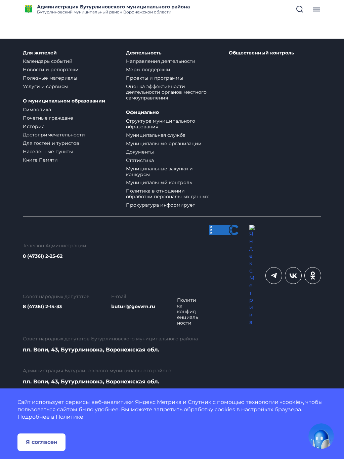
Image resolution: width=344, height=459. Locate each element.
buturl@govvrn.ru (133, 306)
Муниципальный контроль (159, 182)
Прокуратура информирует (160, 205)
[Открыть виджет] (321, 436)
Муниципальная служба (155, 135)
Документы (140, 152)
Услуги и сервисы (45, 86)
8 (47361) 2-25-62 (42, 256)
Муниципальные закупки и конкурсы (159, 171)
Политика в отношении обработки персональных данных (167, 194)
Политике (69, 417)
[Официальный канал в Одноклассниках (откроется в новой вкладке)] (312, 275)
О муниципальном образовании (64, 101)
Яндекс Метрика (158, 402)
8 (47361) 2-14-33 (42, 306)
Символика (37, 110)
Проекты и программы (154, 78)
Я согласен (41, 442)
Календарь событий (48, 61)
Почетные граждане (48, 118)
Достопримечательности (54, 135)
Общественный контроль (261, 53)
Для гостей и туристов (51, 143)
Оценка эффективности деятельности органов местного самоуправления (166, 92)
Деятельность (143, 53)
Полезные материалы (50, 78)
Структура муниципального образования (160, 124)
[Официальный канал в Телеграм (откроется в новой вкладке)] (273, 275)
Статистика (140, 160)
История (33, 126)
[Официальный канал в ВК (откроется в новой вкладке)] (293, 275)
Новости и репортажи (51, 70)
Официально (142, 112)
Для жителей (40, 53)
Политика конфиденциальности (187, 311)
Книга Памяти (40, 160)
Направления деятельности (161, 61)
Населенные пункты (48, 152)
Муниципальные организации (164, 143)
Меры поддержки (148, 70)
